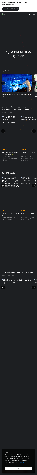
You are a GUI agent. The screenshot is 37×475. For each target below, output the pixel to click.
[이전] (3, 83)
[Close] (34, 2)
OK (18, 468)
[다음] (33, 83)
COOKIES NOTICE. (22, 462)
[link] (18, 38)
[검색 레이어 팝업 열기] (29, 15)
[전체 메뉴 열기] (34, 15)
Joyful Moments (8, 173)
